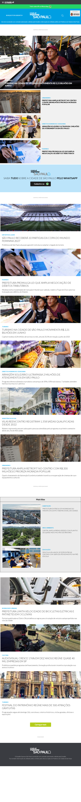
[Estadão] (9, 2)
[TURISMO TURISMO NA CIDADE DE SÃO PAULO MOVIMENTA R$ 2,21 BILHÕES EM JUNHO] (40, 62)
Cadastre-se (39, 184)
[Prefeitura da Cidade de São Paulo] (75, 14)
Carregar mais (40, 725)
